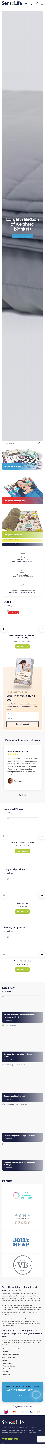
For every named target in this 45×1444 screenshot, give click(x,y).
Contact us (22, 1396)
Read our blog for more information (22, 561)
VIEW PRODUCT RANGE (22, 236)
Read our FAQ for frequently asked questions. (23, 592)
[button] (20, 795)
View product (22, 646)
